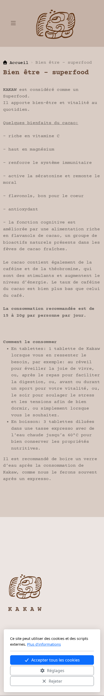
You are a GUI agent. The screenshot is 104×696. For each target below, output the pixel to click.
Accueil (19, 62)
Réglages (55, 670)
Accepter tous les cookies (55, 660)
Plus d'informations (44, 644)
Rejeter (55, 681)
